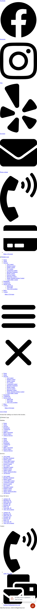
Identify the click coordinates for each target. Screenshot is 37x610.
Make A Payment (9, 294)
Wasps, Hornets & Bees (9, 472)
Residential (6, 281)
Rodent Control (11, 266)
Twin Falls (10, 287)
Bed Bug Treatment (12, 272)
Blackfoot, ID (7, 500)
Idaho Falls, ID (7, 502)
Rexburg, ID (6, 505)
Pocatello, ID (7, 503)
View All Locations (12, 289)
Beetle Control (11, 273)
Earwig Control (11, 275)
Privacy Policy (7, 434)
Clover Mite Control (12, 279)
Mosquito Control (12, 276)
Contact (5, 292)
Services (5, 263)
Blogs (5, 290)
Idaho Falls (10, 286)
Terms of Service (8, 435)
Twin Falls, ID (7, 508)
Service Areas (7, 284)
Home (5, 260)
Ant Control (10, 264)
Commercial (6, 283)
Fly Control (10, 269)
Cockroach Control (12, 270)
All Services (6, 473)
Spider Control (11, 267)
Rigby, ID (6, 506)
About (5, 261)
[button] (18, 334)
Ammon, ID (6, 499)
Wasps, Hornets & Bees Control (15, 278)
